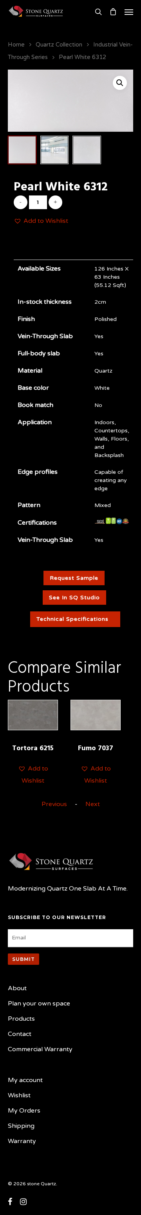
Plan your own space (39, 1003)
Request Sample (74, 578)
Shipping (21, 1126)
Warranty (22, 1141)
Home (16, 44)
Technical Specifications (72, 619)
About (17, 988)
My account (25, 1080)
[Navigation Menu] (129, 12)
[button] (41, 221)
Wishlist (19, 1095)
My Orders (24, 1111)
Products (21, 1019)
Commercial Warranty (40, 1049)
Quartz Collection (59, 44)
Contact (19, 1034)
